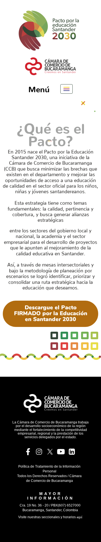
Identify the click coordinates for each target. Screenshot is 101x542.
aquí (79, 517)
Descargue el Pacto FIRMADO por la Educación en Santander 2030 (50, 313)
